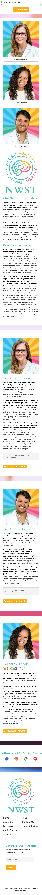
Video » (7, 834)
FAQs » (25, 817)
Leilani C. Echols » (21, 103)
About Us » (8, 822)
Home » (7, 817)
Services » (8, 826)
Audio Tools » (10, 830)
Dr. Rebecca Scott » (21, 59)
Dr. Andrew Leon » (21, 146)
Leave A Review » (30, 828)
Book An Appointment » (15, 466)
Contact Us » (21, 9)
